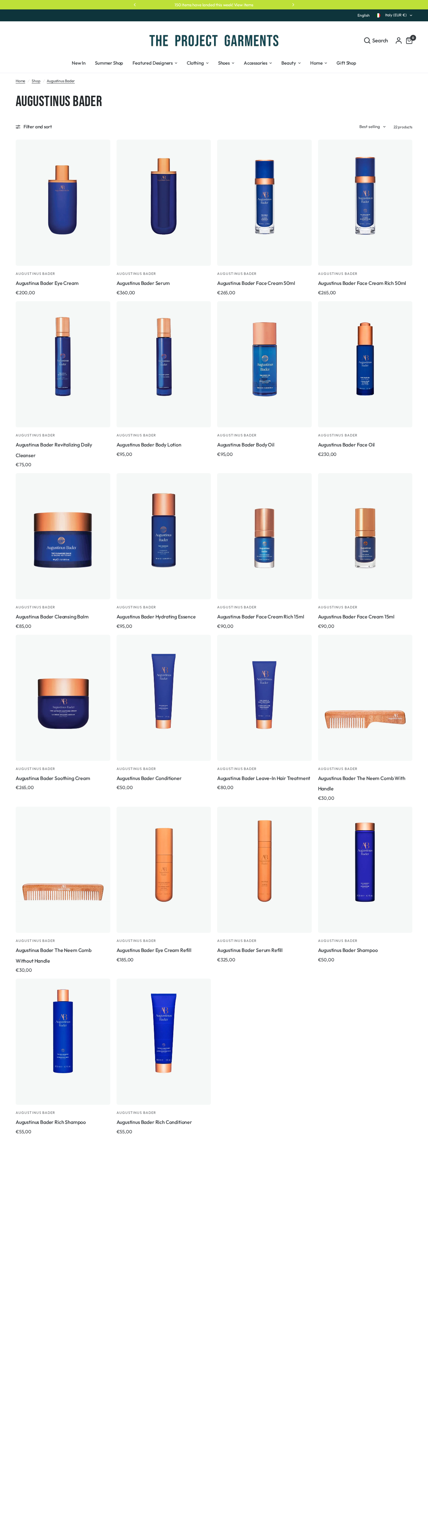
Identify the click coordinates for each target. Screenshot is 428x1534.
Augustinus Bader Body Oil (245, 444)
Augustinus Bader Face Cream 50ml (256, 283)
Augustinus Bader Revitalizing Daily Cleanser (54, 449)
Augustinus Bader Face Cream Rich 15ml (260, 616)
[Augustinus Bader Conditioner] (164, 698)
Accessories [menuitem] (255, 63)
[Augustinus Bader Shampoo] (365, 870)
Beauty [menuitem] (288, 63)
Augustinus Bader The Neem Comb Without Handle (53, 955)
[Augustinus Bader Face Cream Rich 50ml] (365, 203)
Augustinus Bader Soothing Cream (53, 778)
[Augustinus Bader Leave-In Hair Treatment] (264, 698)
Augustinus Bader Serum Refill (250, 950)
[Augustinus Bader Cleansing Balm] (63, 536)
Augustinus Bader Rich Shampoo (51, 1122)
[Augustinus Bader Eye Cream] (63, 203)
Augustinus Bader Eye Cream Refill (154, 950)
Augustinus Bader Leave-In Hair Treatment (263, 778)
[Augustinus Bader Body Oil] (264, 364)
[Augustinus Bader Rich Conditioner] (164, 1042)
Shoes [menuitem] (224, 63)
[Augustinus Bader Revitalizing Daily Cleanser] (63, 364)
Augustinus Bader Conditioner (149, 778)
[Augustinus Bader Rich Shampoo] (63, 1042)
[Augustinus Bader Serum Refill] (264, 870)
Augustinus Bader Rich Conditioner (154, 1122)
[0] (407, 40)
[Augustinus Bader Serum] (164, 203)
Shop (36, 80)
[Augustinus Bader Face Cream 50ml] (264, 203)
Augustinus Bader (61, 80)
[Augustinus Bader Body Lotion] (164, 364)
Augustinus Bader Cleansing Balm (52, 616)
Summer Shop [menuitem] (109, 63)
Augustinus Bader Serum (143, 283)
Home (20, 80)
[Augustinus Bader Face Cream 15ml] (365, 536)
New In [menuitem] (79, 63)
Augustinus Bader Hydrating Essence (156, 616)
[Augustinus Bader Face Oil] (365, 364)
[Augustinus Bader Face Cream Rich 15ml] (264, 536)
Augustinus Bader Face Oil (346, 444)
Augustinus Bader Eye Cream (47, 283)
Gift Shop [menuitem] (346, 63)
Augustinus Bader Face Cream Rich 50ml (362, 283)
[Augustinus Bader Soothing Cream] (63, 698)
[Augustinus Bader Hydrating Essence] (164, 536)
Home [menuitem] (316, 63)
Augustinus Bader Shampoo (348, 950)
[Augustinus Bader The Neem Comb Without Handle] (63, 870)
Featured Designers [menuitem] (153, 63)
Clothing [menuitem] (195, 63)
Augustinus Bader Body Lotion (149, 444)
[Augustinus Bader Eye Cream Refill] (164, 870)
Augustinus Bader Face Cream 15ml (356, 616)
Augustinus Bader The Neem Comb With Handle (361, 783)
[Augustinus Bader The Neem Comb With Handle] (365, 698)
